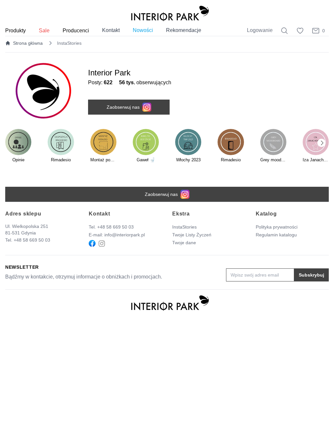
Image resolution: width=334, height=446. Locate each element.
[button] (321, 143)
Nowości (143, 30)
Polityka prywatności (276, 227)
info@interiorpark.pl (124, 234)
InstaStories (184, 227)
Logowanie (260, 30)
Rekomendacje (183, 30)
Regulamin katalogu (276, 234)
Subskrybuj (311, 275)
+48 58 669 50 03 (32, 240)
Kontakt (111, 30)
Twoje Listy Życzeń (191, 234)
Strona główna (28, 43)
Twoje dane (184, 242)
